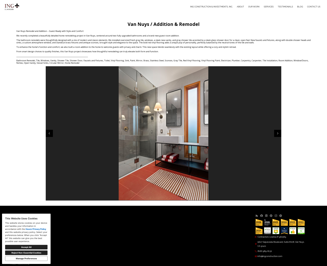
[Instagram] (276, 216)
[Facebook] (262, 216)
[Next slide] (277, 133)
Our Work (254, 6)
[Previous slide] (49, 133)
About (240, 6)
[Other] (281, 216)
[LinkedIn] (266, 216)
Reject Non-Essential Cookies (26, 252)
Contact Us (313, 6)
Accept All (26, 247)
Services (269, 6)
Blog (300, 6)
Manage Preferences (26, 258)
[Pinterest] (271, 216)
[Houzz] (257, 216)
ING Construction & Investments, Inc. (211, 6)
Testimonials (285, 6)
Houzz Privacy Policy (36, 229)
